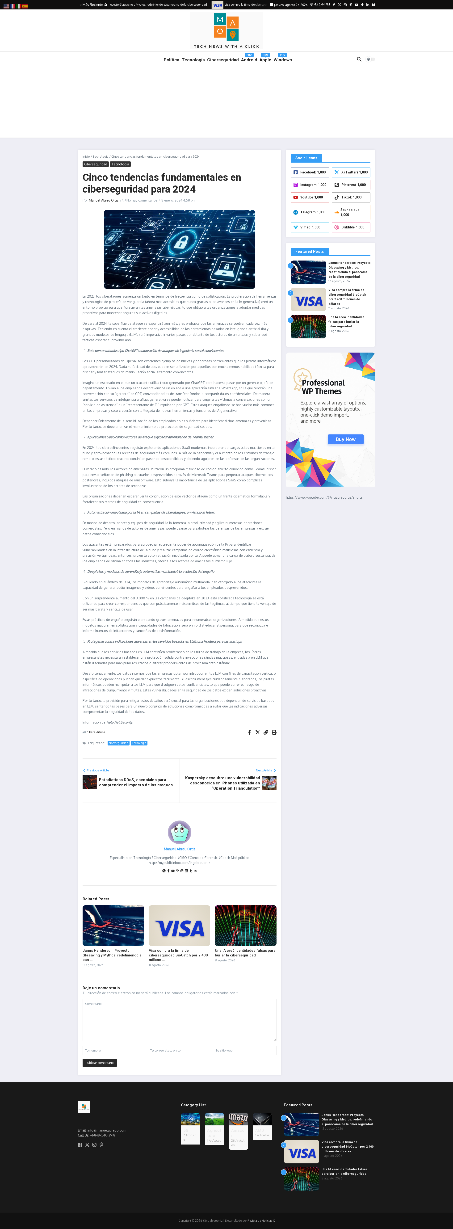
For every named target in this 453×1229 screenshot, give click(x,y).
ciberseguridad (118, 743)
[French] (13, 6)
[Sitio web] (164, 871)
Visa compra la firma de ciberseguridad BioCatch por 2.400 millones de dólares (347, 1146)
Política (171, 60)
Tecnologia (139, 743)
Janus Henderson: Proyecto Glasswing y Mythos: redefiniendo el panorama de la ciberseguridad (347, 1119)
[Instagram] (182, 871)
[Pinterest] (177, 871)
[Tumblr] (191, 871)
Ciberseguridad (95, 164)
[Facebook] (168, 871)
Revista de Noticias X (261, 1220)
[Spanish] (25, 6)
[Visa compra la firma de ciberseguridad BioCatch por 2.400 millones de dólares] (209, 4)
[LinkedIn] (186, 871)
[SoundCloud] (195, 871)
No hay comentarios (141, 200)
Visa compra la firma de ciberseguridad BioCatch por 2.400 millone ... (178, 955)
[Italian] (19, 6)
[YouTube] (173, 871)
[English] (7, 6)
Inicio (86, 156)
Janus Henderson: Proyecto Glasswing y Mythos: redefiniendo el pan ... (113, 955)
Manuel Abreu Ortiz (103, 200)
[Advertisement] (226, 102)
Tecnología (193, 60)
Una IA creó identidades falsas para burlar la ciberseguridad (245, 952)
